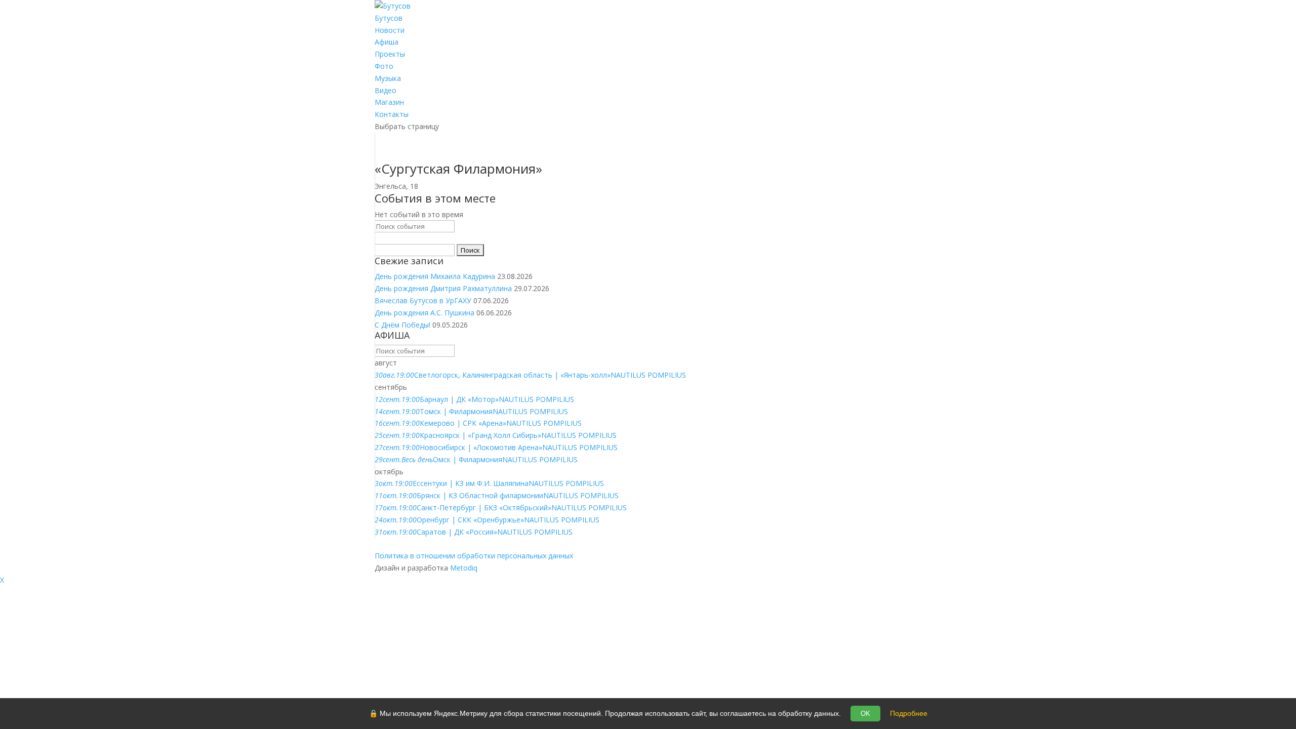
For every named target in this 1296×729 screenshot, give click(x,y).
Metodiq (463, 568)
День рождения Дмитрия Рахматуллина (443, 288)
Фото (384, 66)
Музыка (388, 78)
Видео (385, 90)
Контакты (392, 114)
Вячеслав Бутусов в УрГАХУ (423, 300)
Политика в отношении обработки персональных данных (474, 555)
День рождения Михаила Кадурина (435, 276)
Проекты (390, 54)
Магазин (389, 102)
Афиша (386, 42)
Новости (389, 30)
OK (865, 713)
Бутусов (388, 18)
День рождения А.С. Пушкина (424, 312)
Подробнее (908, 713)
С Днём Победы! (402, 325)
